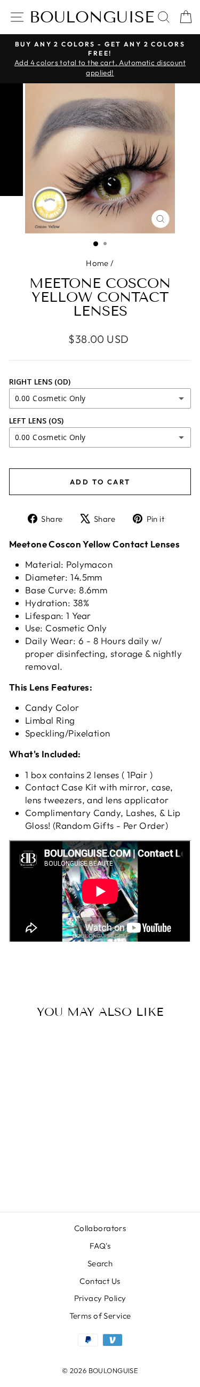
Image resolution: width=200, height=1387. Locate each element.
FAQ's (100, 1246)
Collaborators (100, 1228)
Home (97, 263)
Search (100, 1263)
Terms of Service (100, 1316)
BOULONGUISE (91, 17)
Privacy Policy (100, 1298)
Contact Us (99, 1281)
